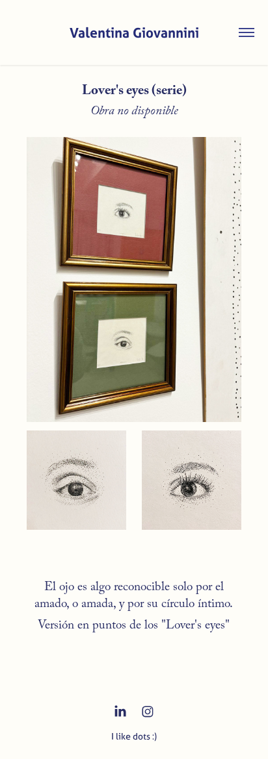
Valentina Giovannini (134, 32)
